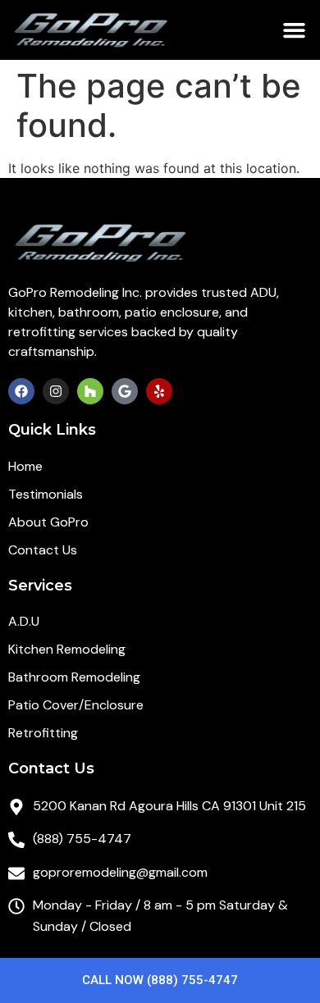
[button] (295, 30)
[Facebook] (21, 391)
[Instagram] (56, 391)
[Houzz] (90, 391)
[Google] (125, 391)
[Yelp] (159, 391)
